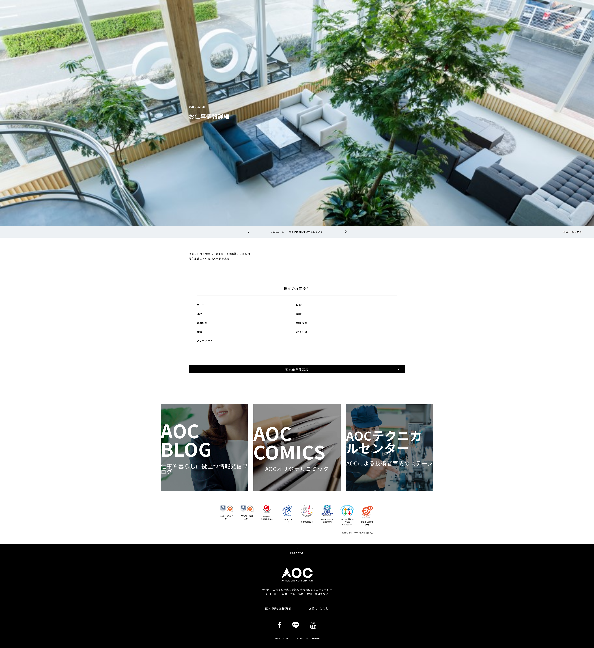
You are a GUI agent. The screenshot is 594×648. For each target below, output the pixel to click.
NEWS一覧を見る (572, 232)
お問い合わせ (319, 608)
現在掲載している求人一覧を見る (209, 258)
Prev (248, 231)
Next (346, 231)
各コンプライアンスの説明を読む (358, 533)
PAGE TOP (297, 552)
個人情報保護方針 (278, 608)
